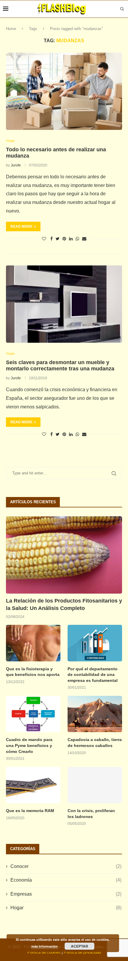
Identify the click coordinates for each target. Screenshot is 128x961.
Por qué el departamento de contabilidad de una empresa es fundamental (93, 674)
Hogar (65, 907)
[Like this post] (44, 238)
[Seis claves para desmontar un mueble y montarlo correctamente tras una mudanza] (64, 304)
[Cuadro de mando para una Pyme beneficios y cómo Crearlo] (33, 714)
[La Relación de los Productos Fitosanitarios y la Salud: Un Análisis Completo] (64, 555)
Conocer (65, 866)
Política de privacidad (82, 952)
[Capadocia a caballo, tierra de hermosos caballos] (95, 714)
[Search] (122, 9)
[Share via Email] (84, 238)
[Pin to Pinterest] (64, 238)
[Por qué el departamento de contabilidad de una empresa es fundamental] (95, 643)
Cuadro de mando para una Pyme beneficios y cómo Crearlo (29, 745)
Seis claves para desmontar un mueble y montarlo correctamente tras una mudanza (60, 365)
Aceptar (79, 946)
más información (44, 946)
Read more (21, 226)
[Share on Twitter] (58, 238)
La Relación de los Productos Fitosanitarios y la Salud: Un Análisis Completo (64, 604)
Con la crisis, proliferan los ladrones (91, 813)
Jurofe (16, 165)
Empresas (65, 893)
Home (11, 28)
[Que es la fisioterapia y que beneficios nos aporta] (33, 643)
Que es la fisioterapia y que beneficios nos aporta (33, 671)
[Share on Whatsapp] (77, 238)
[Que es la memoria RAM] (33, 785)
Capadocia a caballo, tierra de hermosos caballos (95, 742)
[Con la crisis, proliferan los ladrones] (95, 785)
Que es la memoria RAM (30, 810)
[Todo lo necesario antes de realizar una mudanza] (64, 91)
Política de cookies (43, 952)
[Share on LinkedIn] (71, 238)
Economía (65, 880)
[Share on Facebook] (51, 238)
